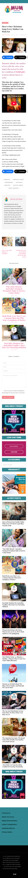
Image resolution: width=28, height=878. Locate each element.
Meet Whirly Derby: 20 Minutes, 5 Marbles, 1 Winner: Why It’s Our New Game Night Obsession (14, 659)
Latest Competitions (9, 824)
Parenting (7, 185)
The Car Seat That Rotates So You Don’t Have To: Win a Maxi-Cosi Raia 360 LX (12, 713)
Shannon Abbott (18, 185)
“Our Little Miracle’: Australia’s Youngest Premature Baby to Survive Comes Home (14, 289)
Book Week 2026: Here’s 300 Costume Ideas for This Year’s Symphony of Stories (14, 318)
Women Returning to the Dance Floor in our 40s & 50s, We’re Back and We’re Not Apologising (13, 631)
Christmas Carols (18, 179)
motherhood (9, 182)
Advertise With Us (8, 828)
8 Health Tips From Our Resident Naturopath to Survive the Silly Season (21, 253)
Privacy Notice (7, 832)
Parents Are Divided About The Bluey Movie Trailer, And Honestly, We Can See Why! (13, 686)
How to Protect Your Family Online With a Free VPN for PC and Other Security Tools (13, 523)
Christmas (5, 22)
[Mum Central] (14, 9)
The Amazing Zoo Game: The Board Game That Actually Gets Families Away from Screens (13, 740)
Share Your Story (8, 817)
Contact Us (6, 813)
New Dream (19, 182)
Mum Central (6, 34)
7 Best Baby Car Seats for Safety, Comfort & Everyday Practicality (12, 766)
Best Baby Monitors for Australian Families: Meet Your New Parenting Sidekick (14, 345)
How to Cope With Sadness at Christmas (7, 251)
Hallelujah (20, 72)
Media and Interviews (9, 821)
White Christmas (14, 188)
